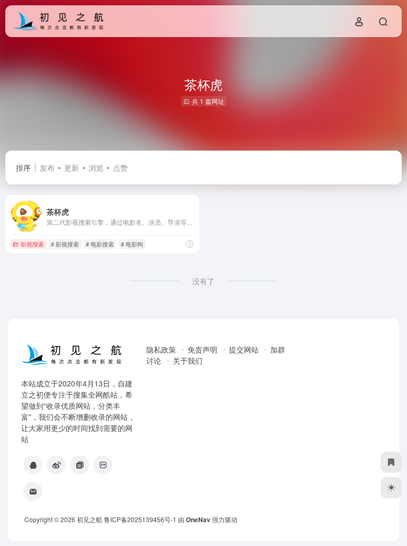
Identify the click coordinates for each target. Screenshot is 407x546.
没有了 (203, 281)
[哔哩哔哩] (102, 464)
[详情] (189, 243)
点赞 (120, 167)
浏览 (96, 167)
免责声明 (202, 349)
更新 (71, 167)
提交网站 (244, 349)
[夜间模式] (391, 487)
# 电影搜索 (100, 244)
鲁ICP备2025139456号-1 (140, 519)
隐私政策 (161, 349)
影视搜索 (32, 244)
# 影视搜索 (65, 244)
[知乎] (79, 464)
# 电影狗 (132, 244)
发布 (47, 167)
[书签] (391, 462)
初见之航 (89, 519)
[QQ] (32, 464)
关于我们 (187, 360)
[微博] (56, 464)
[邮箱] (32, 491)
